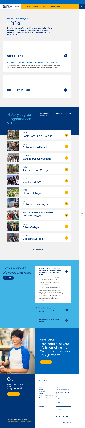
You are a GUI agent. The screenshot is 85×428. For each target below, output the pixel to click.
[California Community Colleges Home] (7, 6)
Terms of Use (17, 421)
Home (40, 380)
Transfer (41, 393)
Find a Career (36, 6)
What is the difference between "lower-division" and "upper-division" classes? (50, 309)
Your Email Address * (59, 409)
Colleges (28, 6)
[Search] (82, 6)
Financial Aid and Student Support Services (46, 398)
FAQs (40, 404)
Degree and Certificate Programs (46, 395)
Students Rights (29, 421)
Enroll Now (82, 212)
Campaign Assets (42, 406)
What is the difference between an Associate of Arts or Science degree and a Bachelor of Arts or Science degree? (50, 271)
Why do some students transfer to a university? (50, 320)
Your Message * (58, 402)
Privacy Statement (11, 421)
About (40, 401)
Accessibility (23, 421)
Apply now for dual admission (26, 1)
